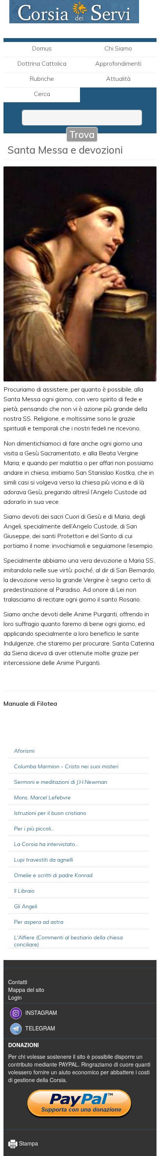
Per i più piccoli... (34, 828)
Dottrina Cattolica (41, 63)
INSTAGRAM (41, 1012)
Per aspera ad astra (38, 921)
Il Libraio (24, 890)
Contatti (17, 982)
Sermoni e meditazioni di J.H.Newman (60, 781)
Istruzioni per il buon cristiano (50, 813)
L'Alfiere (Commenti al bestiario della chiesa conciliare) (68, 941)
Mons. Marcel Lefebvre (42, 797)
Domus (42, 48)
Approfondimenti (118, 63)
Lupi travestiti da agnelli (43, 859)
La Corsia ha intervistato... (46, 844)
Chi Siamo (118, 48)
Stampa (27, 1143)
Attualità (118, 78)
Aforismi (24, 750)
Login (15, 997)
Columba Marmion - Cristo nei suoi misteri (66, 766)
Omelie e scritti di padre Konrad (53, 875)
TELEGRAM (40, 1028)
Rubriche (42, 78)
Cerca (42, 94)
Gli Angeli (25, 906)
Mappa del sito (26, 989)
